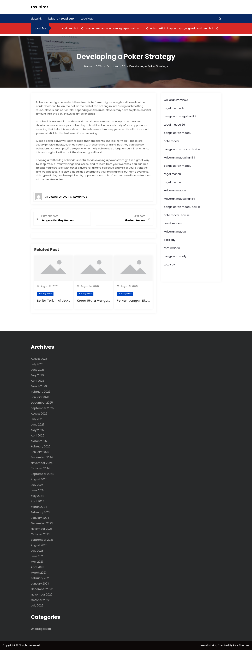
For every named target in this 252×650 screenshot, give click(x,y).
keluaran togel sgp (61, 18)
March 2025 (39, 441)
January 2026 (40, 397)
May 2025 (37, 430)
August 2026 (39, 359)
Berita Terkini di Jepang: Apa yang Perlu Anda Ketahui (174, 28)
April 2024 (37, 501)
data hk (36, 18)
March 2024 (39, 507)
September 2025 (42, 408)
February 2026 (40, 392)
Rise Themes (241, 645)
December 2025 (42, 403)
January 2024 (40, 518)
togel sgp (87, 18)
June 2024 (38, 490)
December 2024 (42, 457)
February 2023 (40, 578)
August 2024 (39, 479)
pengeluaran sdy (175, 256)
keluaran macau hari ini (179, 158)
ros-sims (40, 7)
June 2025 (38, 425)
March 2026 (39, 386)
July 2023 (37, 551)
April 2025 (37, 436)
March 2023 (39, 573)
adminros (80, 196)
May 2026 (37, 375)
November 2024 (42, 463)
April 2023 (37, 567)
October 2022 (40, 600)
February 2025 (40, 446)
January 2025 (40, 452)
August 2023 (39, 545)
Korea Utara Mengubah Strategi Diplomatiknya (105, 28)
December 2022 (42, 589)
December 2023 (42, 523)
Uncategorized (45, 293)
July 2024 (37, 485)
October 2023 (40, 534)
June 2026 (38, 370)
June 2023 (37, 556)
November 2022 (41, 595)
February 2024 (41, 512)
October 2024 (40, 468)
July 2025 (37, 419)
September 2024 (42, 474)
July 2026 (37, 364)
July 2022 (37, 606)
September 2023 (42, 540)
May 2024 (37, 496)
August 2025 (39, 414)
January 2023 (40, 584)
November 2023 (41, 529)
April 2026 (37, 381)
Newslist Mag (209, 645)
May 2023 (37, 562)
